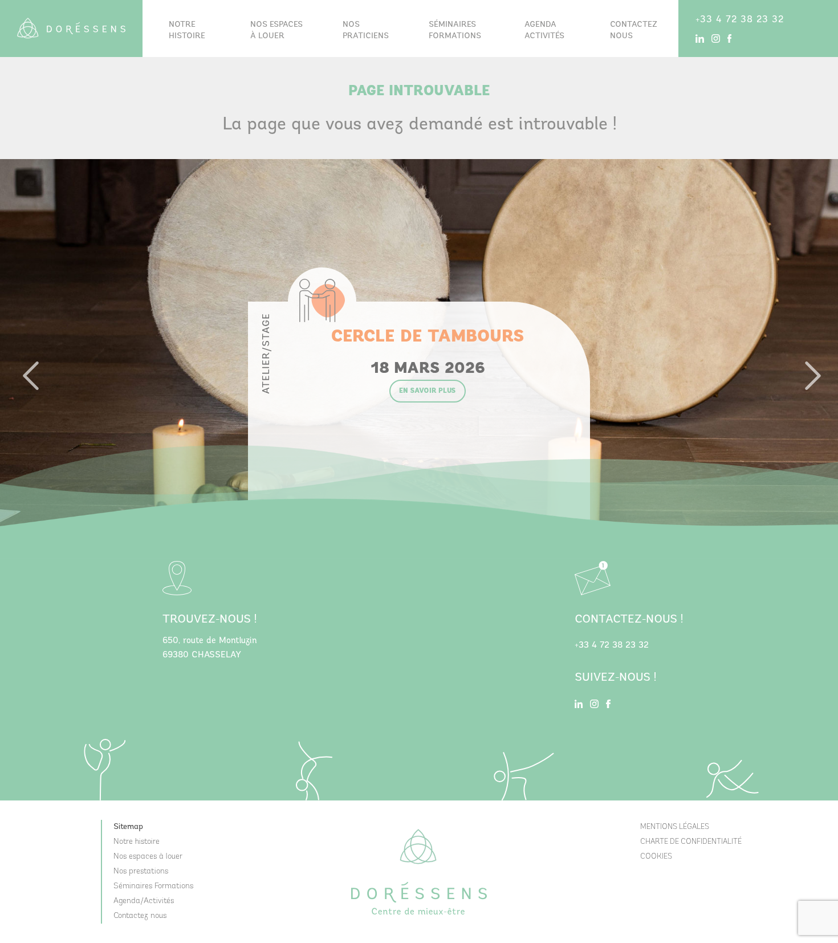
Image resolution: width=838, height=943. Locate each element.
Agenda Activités (544, 30)
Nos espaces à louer (276, 30)
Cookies (656, 856)
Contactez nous (633, 30)
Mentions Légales (674, 827)
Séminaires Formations (153, 886)
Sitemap (128, 827)
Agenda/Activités (143, 901)
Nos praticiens (366, 30)
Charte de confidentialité (691, 842)
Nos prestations (140, 871)
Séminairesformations (455, 30)
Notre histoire (187, 30)
